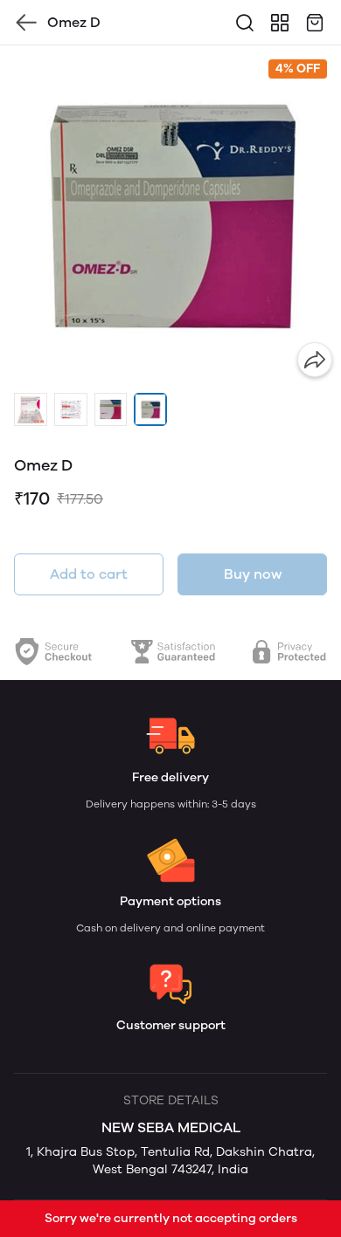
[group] (170, 215)
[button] (30, 409)
